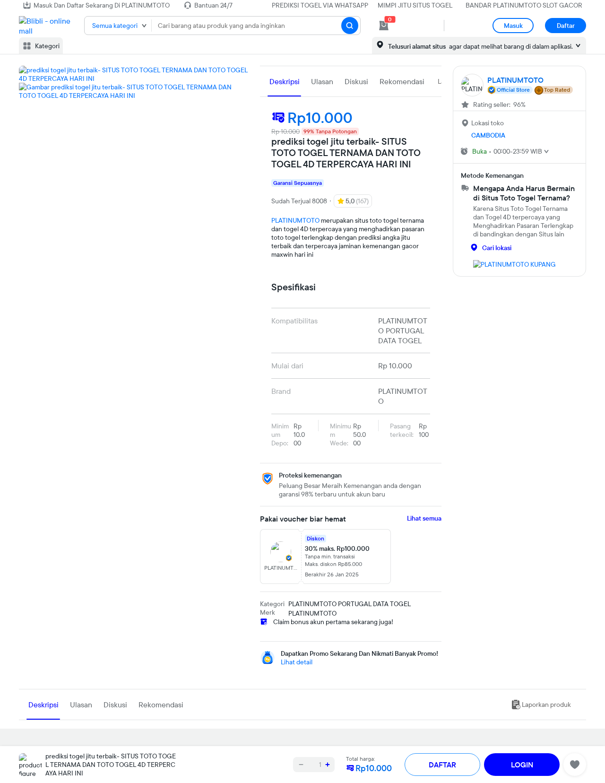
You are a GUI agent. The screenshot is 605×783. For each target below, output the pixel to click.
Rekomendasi (402, 81)
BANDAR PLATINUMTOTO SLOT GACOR (524, 5)
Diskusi (356, 81)
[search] (349, 25)
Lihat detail (296, 662)
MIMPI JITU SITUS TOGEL (415, 5)
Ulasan (322, 81)
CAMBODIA (488, 135)
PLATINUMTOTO (295, 220)
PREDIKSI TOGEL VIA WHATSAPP (320, 5)
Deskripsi (284, 81)
